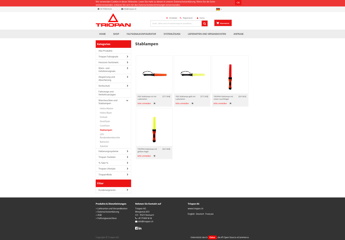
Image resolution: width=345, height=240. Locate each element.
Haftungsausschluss (107, 218)
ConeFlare (105, 125)
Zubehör (104, 146)
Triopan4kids (105, 174)
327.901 (242, 96)
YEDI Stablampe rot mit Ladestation (147, 97)
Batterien (104, 141)
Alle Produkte (105, 50)
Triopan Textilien (107, 157)
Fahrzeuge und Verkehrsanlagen (107, 93)
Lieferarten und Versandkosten (112, 208)
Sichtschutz (104, 85)
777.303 (204, 96)
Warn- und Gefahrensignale (107, 69)
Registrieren (188, 18)
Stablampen (106, 130)
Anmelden (173, 18)
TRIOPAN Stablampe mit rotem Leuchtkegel (223, 97)
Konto (202, 18)
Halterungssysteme (108, 151)
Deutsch (200, 214)
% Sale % (103, 162)
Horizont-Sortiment (108, 62)
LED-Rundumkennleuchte (110, 136)
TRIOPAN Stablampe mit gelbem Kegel (147, 150)
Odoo (212, 237)
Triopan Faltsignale (108, 56)
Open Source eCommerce (236, 237)
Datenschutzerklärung (184, 1)
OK (238, 2)
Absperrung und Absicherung (107, 78)
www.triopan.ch (195, 208)
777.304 (166, 96)
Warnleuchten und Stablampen (108, 102)
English (191, 214)
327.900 (166, 149)
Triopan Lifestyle (107, 168)
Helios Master (106, 108)
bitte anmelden (144, 103)
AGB (99, 215)
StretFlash (105, 121)
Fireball (103, 117)
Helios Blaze (106, 112)
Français (209, 214)
